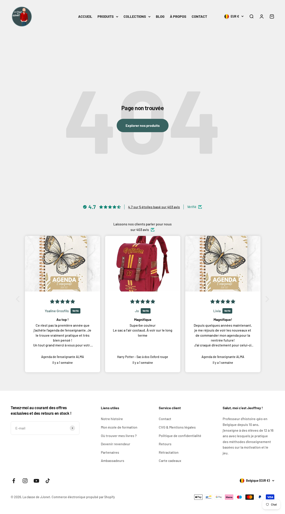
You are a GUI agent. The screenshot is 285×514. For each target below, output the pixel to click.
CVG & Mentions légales (177, 427)
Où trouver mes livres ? (119, 435)
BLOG (160, 16)
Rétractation (169, 452)
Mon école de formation (119, 427)
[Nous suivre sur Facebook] (14, 481)
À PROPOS (178, 16)
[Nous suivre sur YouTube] (36, 481)
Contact (165, 419)
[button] (19, 299)
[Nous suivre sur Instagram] (25, 481)
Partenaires (110, 452)
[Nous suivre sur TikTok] (48, 481)
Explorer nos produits (143, 125)
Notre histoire (112, 419)
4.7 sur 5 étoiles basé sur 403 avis (154, 207)
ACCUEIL (85, 16)
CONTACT (199, 16)
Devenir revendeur (115, 444)
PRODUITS (106, 16)
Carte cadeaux (170, 460)
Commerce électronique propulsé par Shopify (83, 497)
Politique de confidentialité (180, 435)
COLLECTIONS (135, 16)
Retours (165, 444)
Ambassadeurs (112, 460)
